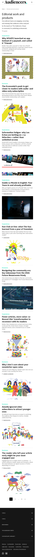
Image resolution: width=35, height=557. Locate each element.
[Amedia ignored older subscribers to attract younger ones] (17, 434)
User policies (11, 546)
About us (4, 544)
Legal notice (4, 546)
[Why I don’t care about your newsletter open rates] (17, 388)
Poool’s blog (18, 544)
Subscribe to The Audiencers (19, 549)
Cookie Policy (18, 546)
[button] (3, 2)
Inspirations (6, 36)
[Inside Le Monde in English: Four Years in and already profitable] (17, 207)
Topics (3, 513)
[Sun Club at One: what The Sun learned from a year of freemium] (17, 251)
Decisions (5, 83)
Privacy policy (26, 546)
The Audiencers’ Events (8, 530)
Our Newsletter (10, 544)
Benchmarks (5, 524)
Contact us (24, 544)
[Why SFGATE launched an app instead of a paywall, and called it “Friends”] (17, 67)
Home (3, 9)
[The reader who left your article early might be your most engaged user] (17, 482)
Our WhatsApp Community (8, 536)
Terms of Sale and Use (7, 549)
